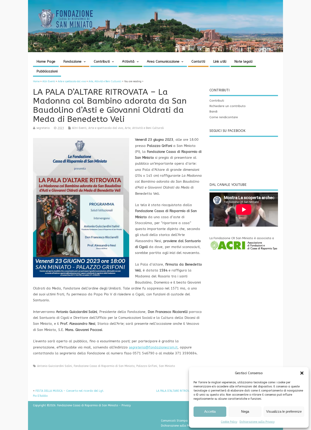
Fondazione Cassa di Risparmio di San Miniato (104, 366)
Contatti (198, 61)
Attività (128, 61)
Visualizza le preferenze (284, 411)
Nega (245, 411)
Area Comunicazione (163, 61)
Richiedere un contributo (227, 106)
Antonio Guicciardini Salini (54, 366)
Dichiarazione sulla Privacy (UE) (181, 425)
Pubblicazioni (47, 71)
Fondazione (72, 61)
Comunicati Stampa (174, 420)
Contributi (102, 61)
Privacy (126, 405)
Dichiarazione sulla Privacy (257, 421)
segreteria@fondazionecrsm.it (153, 347)
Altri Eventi (79, 128)
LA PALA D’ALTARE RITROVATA (175, 390)
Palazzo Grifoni (146, 366)
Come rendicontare (223, 117)
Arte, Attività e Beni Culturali (144, 128)
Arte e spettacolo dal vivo (105, 128)
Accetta (210, 411)
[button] (302, 373)
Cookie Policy (229, 421)
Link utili (219, 61)
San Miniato (167, 366)
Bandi (213, 111)
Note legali (243, 61)
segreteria (43, 128)
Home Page (45, 61)
